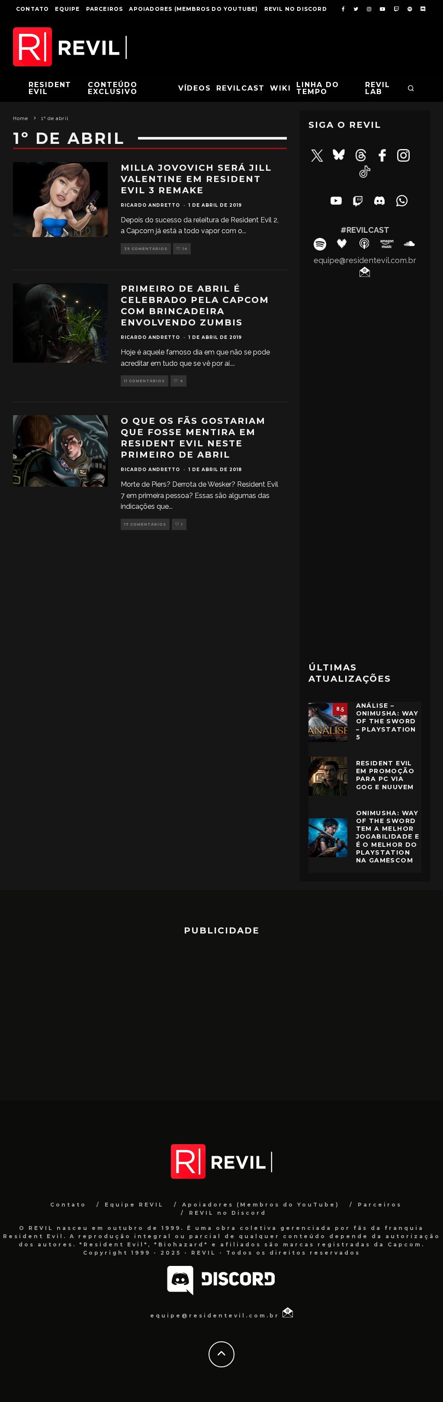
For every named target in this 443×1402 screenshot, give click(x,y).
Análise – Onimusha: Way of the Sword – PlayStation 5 (387, 721)
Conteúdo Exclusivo (112, 88)
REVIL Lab (377, 88)
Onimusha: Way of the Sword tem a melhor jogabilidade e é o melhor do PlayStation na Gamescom (388, 836)
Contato (32, 9)
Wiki (280, 88)
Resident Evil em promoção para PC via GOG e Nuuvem (385, 775)
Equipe (67, 9)
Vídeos (195, 88)
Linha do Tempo (317, 88)
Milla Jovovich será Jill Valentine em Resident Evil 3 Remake (196, 179)
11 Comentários (144, 381)
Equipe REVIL (134, 1204)
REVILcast (240, 88)
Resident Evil (50, 88)
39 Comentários (145, 249)
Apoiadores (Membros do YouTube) (193, 9)
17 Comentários (145, 524)
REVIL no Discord (295, 9)
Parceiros (104, 9)
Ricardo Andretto (150, 205)
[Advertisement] (364, 590)
